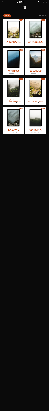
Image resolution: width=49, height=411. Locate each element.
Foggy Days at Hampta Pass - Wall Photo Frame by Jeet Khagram (13, 130)
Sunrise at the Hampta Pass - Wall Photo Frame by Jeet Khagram (36, 71)
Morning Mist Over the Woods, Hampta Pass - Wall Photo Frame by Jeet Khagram (13, 100)
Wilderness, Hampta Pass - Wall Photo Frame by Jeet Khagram (13, 71)
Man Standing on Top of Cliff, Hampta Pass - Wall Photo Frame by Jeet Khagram (13, 42)
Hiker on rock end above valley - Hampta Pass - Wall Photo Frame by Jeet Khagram (35, 100)
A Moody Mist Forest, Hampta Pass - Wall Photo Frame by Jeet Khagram (35, 130)
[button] (2, 2)
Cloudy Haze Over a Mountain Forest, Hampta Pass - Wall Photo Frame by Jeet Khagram (35, 42)
